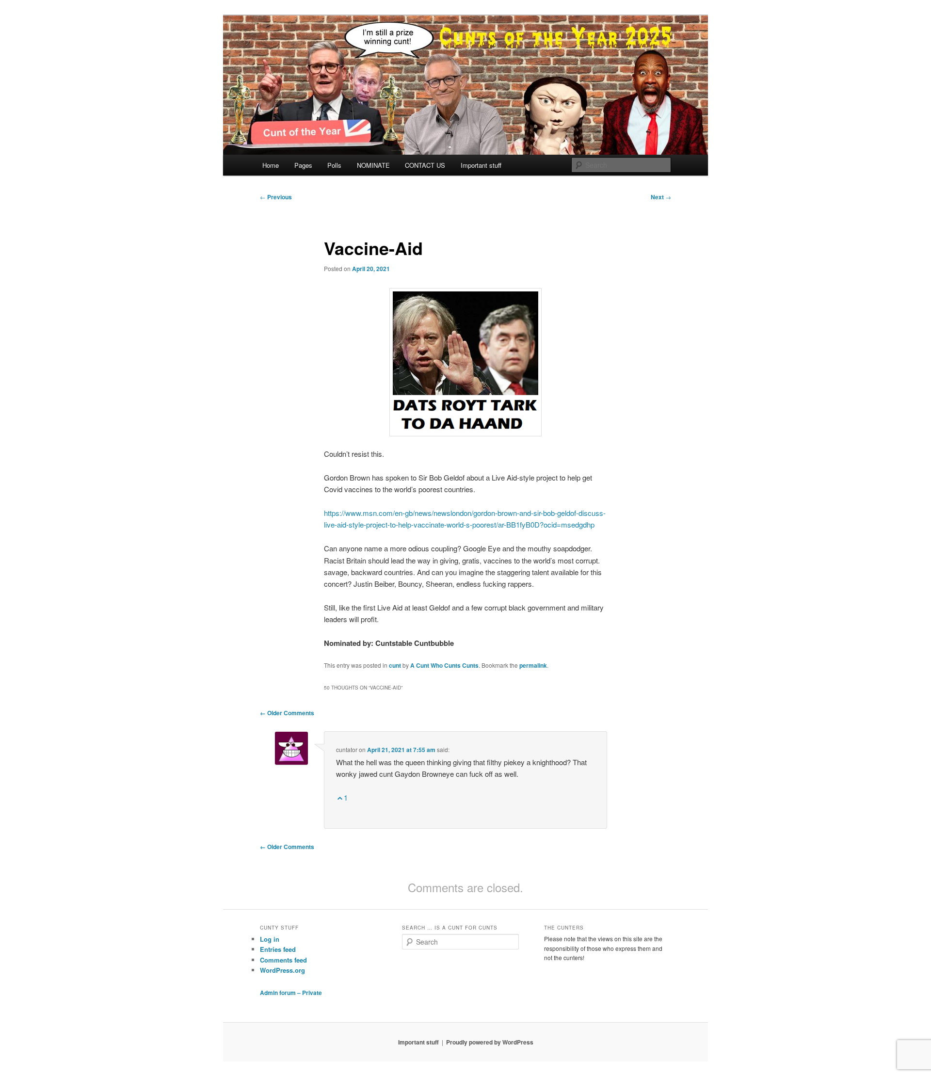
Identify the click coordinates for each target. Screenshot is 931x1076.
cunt (395, 665)
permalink (533, 665)
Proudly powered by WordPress (489, 1042)
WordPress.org (282, 970)
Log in (269, 939)
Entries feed (278, 949)
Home (270, 165)
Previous (276, 197)
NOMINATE (373, 165)
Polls (334, 165)
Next (661, 197)
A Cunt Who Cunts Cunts (444, 665)
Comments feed (283, 959)
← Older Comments (287, 712)
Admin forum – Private (291, 992)
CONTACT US (425, 165)
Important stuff (481, 165)
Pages (303, 165)
